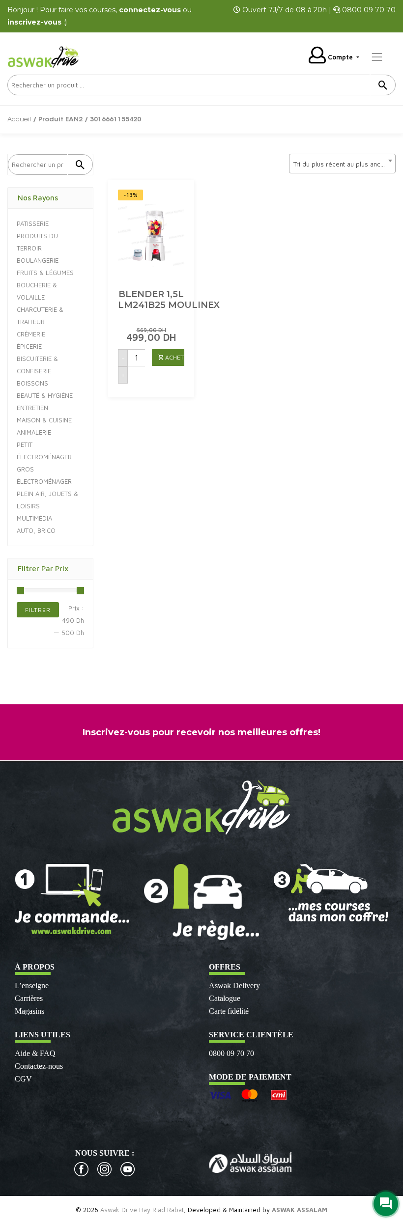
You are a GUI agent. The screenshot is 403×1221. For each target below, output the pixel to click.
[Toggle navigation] (377, 57)
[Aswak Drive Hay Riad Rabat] (44, 56)
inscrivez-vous (34, 22)
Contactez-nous (39, 1066)
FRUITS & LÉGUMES (45, 273)
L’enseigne (32, 985)
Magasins (29, 1011)
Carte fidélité (229, 1011)
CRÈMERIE (31, 334)
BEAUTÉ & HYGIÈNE (45, 395)
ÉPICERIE (29, 346)
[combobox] (342, 163)
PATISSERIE (33, 223)
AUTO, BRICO (36, 530)
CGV (23, 1079)
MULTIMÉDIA (34, 518)
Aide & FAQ (35, 1053)
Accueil (19, 119)
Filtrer (38, 609)
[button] (168, 357)
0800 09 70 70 (231, 1053)
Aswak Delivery (234, 985)
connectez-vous (150, 9)
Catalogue (224, 998)
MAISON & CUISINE (44, 420)
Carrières (29, 998)
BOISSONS (32, 383)
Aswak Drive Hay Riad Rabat (142, 1210)
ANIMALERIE (34, 432)
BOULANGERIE (37, 260)
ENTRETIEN (32, 408)
